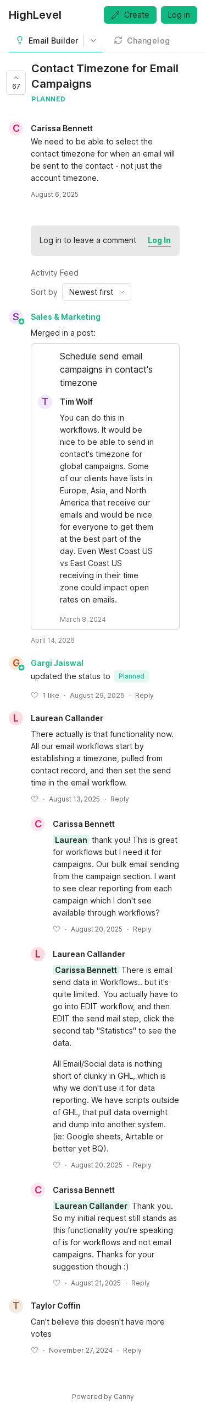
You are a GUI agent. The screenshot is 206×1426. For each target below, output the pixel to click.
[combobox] (96, 292)
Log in (179, 14)
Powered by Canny (103, 1396)
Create (136, 14)
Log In (159, 240)
